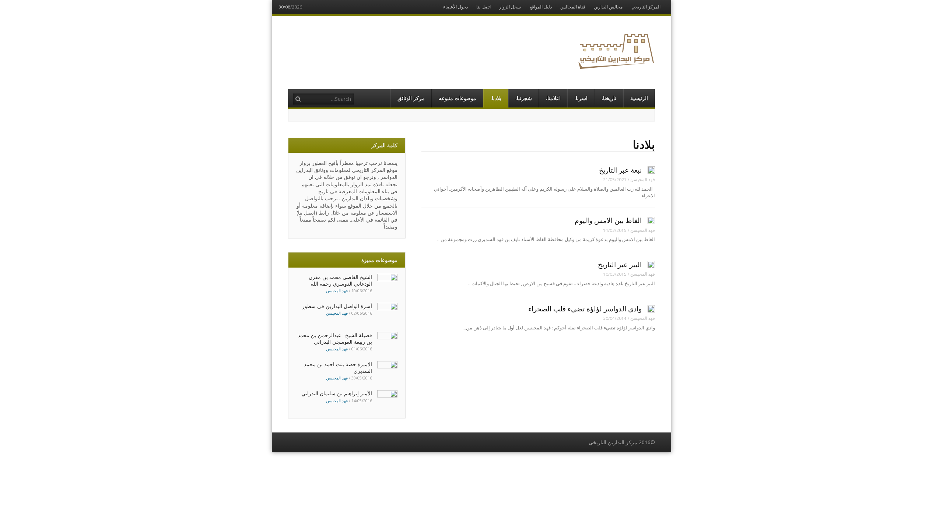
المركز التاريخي (645, 7)
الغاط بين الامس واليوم (608, 220)
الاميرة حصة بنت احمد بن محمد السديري (338, 367)
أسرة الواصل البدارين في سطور (337, 306)
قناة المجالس (572, 7)
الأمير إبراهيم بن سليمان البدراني (336, 393)
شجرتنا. (523, 98)
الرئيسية (639, 98)
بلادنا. (495, 98)
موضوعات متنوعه (457, 98)
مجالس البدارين (608, 7)
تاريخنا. (609, 98)
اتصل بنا (483, 7)
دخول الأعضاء (455, 7)
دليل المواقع (541, 7)
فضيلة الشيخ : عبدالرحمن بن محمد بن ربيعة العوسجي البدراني (335, 338)
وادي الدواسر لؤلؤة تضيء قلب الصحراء (585, 309)
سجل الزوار (510, 7)
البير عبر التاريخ (620, 265)
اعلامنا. (553, 98)
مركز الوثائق (411, 98)
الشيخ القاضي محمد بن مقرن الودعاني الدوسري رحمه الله (340, 280)
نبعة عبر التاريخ (620, 170)
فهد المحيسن (642, 179)
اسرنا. (581, 98)
